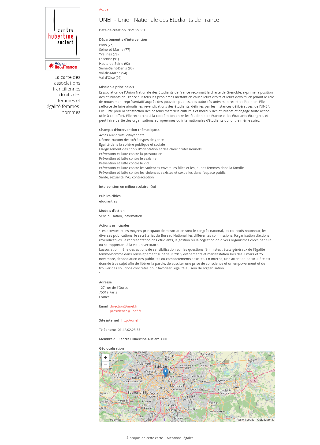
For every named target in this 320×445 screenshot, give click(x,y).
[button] (165, 372)
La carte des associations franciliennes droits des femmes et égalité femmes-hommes (63, 94)
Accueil (104, 9)
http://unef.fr (131, 320)
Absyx (240, 419)
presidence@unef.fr (125, 311)
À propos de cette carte (145, 438)
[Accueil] (62, 68)
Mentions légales (180, 438)
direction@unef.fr (124, 306)
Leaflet (250, 419)
